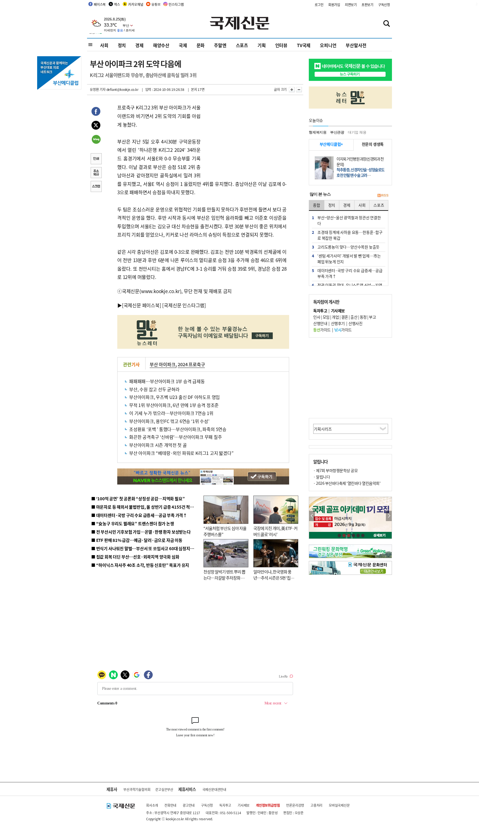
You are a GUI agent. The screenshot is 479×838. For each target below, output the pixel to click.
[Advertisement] (245, 138)
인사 (316, 317)
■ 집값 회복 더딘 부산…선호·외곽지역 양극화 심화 (135, 557)
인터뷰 (281, 45)
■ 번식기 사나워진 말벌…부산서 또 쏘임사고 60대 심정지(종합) (146, 548)
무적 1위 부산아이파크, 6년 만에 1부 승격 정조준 (174, 405)
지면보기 (351, 4)
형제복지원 (318, 132)
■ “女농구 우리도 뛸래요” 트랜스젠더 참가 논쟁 (132, 523)
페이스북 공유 (96, 112)
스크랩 (96, 187)
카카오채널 (135, 4)
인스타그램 (176, 4)
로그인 (319, 4)
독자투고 (225, 805)
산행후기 (338, 323)
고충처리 (316, 805)
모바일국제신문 (339, 805)
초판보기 (367, 4)
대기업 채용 (357, 132)
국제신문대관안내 (214, 789)
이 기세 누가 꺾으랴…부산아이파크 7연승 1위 (171, 413)
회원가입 (334, 4)
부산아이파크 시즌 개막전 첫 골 (158, 445)
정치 (122, 45)
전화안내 (170, 805)
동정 (363, 317)
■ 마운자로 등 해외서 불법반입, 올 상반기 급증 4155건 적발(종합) (148, 507)
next (389, 516)
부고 (372, 317)
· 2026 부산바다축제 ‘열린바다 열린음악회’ (346, 483)
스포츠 (242, 45)
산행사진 (355, 323)
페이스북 (100, 4)
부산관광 (337, 132)
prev (312, 516)
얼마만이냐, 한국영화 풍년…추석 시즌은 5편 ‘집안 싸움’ (273, 578)
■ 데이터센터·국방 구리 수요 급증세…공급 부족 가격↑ (139, 515)
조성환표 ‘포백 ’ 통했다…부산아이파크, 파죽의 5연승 (177, 429)
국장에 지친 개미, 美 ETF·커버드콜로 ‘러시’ (275, 531)
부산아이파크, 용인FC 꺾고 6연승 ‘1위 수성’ (169, 421)
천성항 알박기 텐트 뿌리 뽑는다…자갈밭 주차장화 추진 (224, 578)
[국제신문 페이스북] (141, 305)
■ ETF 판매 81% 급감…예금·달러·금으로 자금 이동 (136, 540)
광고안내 (189, 805)
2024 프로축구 (191, 364)
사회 (104, 45)
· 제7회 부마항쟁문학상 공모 (335, 470)
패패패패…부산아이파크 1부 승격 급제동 (167, 381)
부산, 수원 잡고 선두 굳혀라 (154, 389)
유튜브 (155, 4)
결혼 (344, 317)
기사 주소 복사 (96, 173)
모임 (326, 317)
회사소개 (152, 805)
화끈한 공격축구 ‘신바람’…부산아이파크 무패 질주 (175, 437)
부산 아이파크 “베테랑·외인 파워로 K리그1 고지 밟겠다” (181, 453)
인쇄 (96, 159)
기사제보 (243, 805)
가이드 (322, 329)
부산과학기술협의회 (136, 789)
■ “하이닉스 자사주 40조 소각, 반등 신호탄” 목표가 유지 (140, 565)
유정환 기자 (98, 89)
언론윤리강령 (295, 805)
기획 (262, 45)
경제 (139, 45)
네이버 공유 (96, 140)
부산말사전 (356, 45)
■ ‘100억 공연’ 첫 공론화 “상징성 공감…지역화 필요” (138, 498)
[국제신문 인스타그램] (184, 305)
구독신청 (384, 4)
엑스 (117, 4)
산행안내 (320, 323)
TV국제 (303, 45)
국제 (183, 45)
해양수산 (161, 45)
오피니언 (328, 45)
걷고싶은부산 (164, 789)
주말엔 (220, 45)
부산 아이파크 (162, 364)
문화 (201, 45)
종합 (316, 205)
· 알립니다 (321, 477)
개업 (335, 317)
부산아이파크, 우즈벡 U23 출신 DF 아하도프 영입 (174, 397)
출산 (353, 317)
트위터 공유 (96, 126)
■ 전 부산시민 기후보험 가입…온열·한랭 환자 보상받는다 (141, 532)
